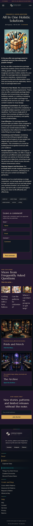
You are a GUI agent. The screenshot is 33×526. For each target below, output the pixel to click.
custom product (6, 202)
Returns (3, 513)
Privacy (3, 510)
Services (4, 508)
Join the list (16, 417)
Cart (30, 5)
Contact (3, 505)
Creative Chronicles (8, 473)
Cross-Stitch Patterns (8, 485)
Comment (6, 238)
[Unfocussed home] (17, 5)
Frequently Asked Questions (16, 14)
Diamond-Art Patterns (8, 488)
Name (5, 222)
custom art (4, 199)
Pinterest (24, 447)
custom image (13, 199)
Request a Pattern (7, 490)
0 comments (24, 24)
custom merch (22, 199)
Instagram (16, 447)
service (14, 202)
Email (5, 230)
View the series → (7, 282)
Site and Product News (9, 476)
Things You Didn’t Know (10, 471)
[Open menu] (3, 5)
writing (20, 202)
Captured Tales (7, 463)
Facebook (9, 447)
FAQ (2, 503)
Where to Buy (5, 493)
